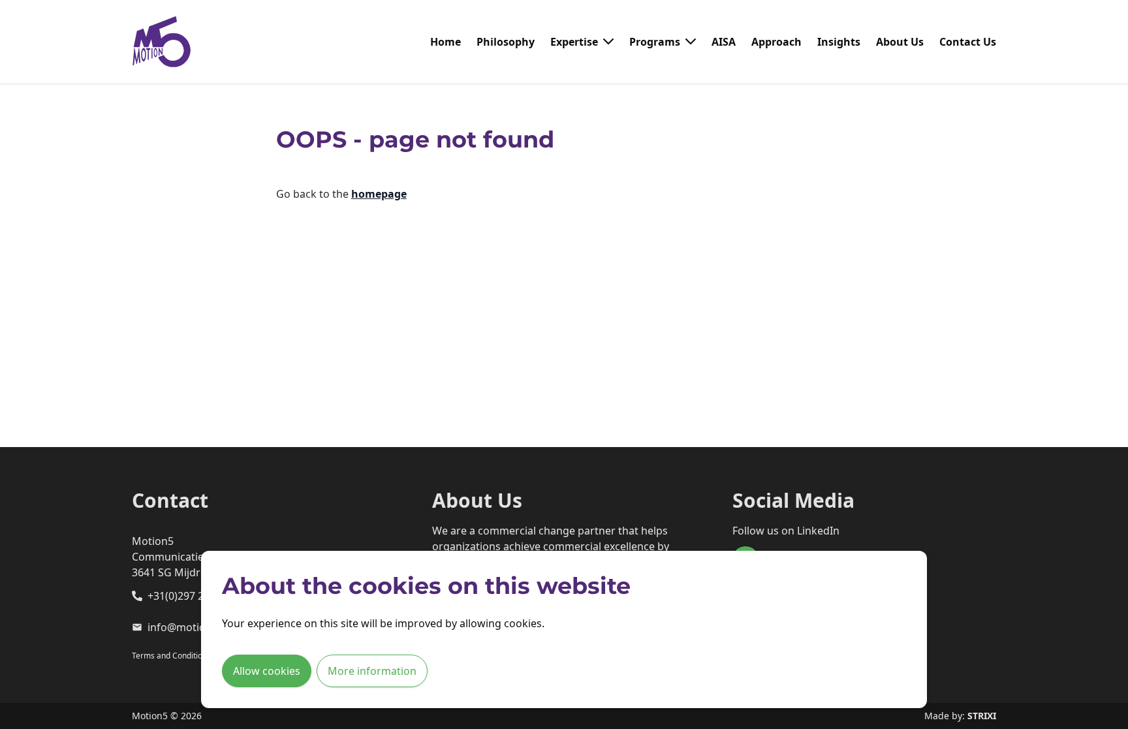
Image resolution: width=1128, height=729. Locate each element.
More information (372, 671)
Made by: (960, 715)
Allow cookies (266, 671)
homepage (379, 194)
